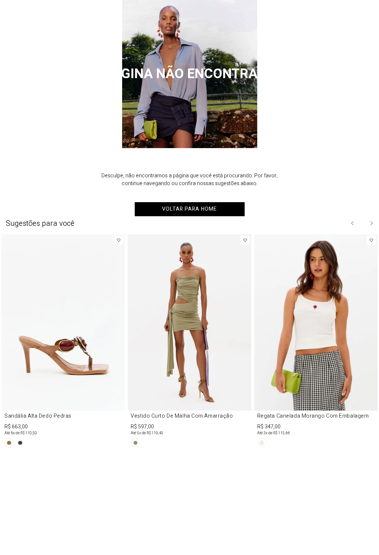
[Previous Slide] (353, 223)
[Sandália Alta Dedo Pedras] (63, 342)
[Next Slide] (371, 223)
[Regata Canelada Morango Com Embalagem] (316, 342)
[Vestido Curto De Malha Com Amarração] (189, 342)
